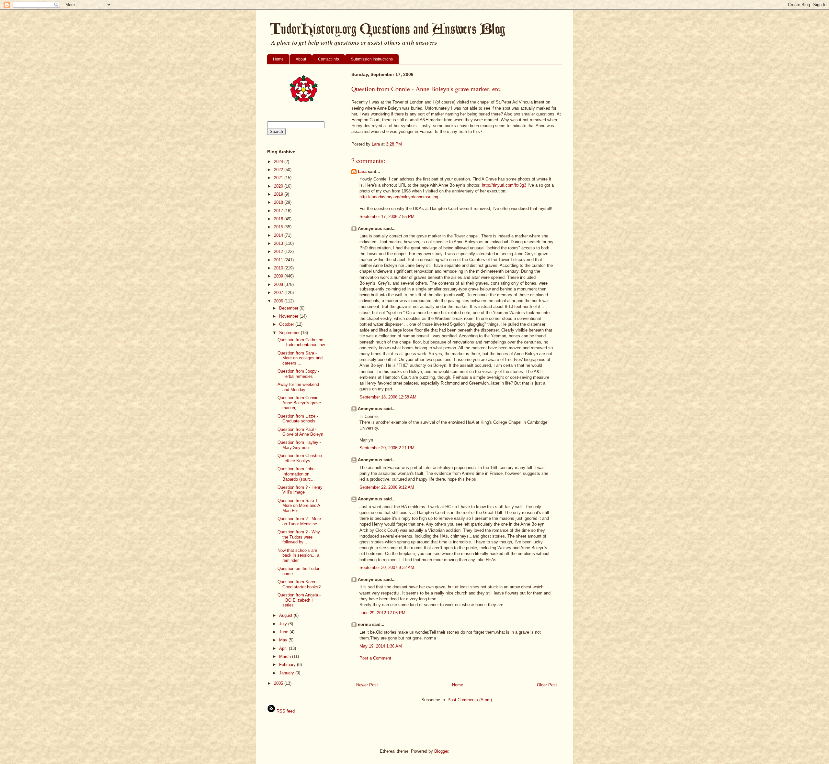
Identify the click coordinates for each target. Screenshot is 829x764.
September (290, 332)
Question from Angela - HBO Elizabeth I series (299, 600)
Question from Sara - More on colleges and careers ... (300, 358)
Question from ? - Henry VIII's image (300, 490)
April (284, 648)
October (287, 324)
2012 (279, 251)
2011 (279, 259)
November (289, 316)
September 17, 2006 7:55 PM (386, 216)
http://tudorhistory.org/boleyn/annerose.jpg (398, 196)
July (283, 623)
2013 (279, 243)
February (288, 664)
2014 (279, 235)
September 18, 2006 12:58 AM (387, 397)
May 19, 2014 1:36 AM (380, 646)
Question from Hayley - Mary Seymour (299, 445)
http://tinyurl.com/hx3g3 (504, 185)
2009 (279, 276)
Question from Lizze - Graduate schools (298, 419)
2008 (279, 284)
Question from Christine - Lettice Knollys (301, 458)
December (289, 308)
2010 (279, 268)
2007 (279, 292)
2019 (279, 194)
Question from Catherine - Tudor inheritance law (301, 342)
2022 (279, 169)
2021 (279, 177)
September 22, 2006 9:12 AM (386, 487)
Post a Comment (375, 658)
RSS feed (285, 711)
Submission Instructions (372, 59)
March (285, 656)
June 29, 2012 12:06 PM (382, 612)
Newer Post (367, 684)
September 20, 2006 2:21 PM (386, 447)
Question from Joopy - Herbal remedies (298, 374)
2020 (279, 186)
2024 (279, 161)
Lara (362, 171)
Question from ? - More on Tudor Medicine (299, 521)
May (284, 640)
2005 (279, 683)
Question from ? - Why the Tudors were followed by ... (299, 536)
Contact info (328, 59)
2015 (279, 226)
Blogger (441, 751)
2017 (279, 210)
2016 (279, 218)
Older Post (547, 684)
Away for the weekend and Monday (298, 387)
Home (278, 59)
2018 (279, 202)
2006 (279, 301)
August (286, 615)
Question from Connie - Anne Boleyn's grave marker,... (299, 402)
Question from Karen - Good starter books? (299, 584)
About (301, 59)
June (284, 631)
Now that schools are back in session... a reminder (298, 555)
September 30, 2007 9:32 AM (386, 567)
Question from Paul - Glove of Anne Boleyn (300, 432)
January (287, 673)
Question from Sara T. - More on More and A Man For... (300, 505)
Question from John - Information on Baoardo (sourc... (297, 473)
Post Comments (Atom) (470, 699)
